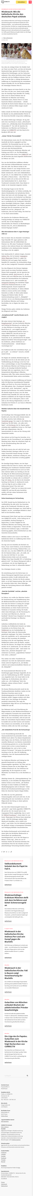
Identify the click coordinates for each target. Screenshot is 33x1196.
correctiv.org (5, 2)
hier (19, 1168)
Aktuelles (7, 965)
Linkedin (3, 1154)
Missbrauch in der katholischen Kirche (14, 9)
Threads (3, 1160)
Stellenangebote (16, 1140)
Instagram (3, 1152)
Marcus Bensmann (8, 38)
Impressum (4, 1184)
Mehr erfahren (5, 1127)
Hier (2, 1145)
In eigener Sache (9, 928)
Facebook (3, 1158)
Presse (3, 1182)
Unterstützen (21, 2)
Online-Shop (4, 1116)
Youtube (3, 1156)
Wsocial (3, 1162)
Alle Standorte (5, 1121)
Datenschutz (4, 1186)
